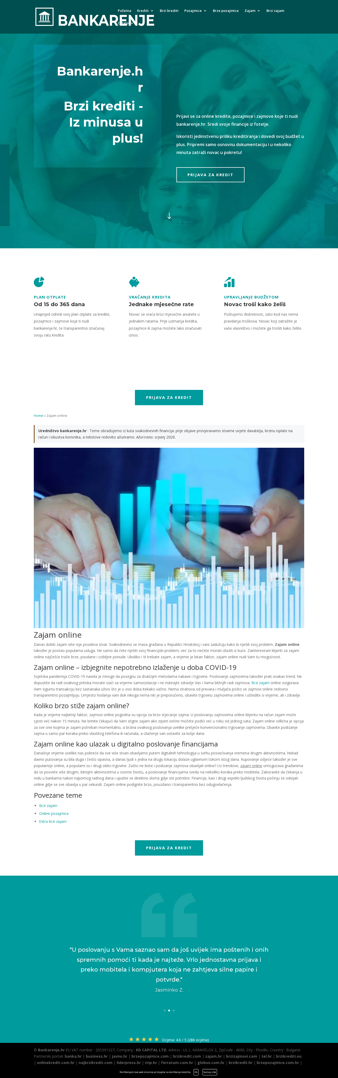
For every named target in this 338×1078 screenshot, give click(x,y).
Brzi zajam (275, 11)
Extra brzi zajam (53, 821)
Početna (124, 11)
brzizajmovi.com (241, 1056)
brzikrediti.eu (289, 1056)
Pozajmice (193, 11)
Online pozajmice (54, 813)
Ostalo (123, 23)
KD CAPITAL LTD (151, 1049)
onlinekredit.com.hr (55, 1062)
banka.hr (73, 1056)
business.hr (97, 1056)
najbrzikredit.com (95, 1062)
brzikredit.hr (240, 1062)
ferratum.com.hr (177, 1062)
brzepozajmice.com (150, 1056)
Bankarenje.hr (51, 1049)
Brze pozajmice (226, 11)
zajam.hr (213, 1056)
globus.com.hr (210, 1062)
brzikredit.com (187, 1056)
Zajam (250, 11)
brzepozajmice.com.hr (278, 1062)
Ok (196, 1072)
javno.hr (119, 1056)
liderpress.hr (129, 1062)
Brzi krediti (169, 11)
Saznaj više (210, 1072)
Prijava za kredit (210, 174)
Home (38, 415)
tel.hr (266, 1056)
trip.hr (151, 1062)
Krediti (143, 11)
